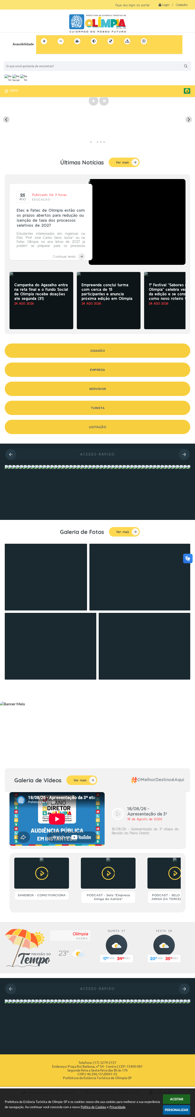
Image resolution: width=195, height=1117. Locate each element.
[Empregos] (7, 467)
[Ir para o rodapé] (51, 51)
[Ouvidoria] (10, 1001)
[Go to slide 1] (91, 142)
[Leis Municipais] (18, 1001)
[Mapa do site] (127, 41)
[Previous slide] (6, 119)
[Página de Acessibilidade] (144, 41)
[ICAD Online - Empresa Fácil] (29, 467)
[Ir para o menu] (168, 41)
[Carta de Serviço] (7, 1001)
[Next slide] (188, 119)
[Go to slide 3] (97, 142)
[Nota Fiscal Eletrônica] (14, 1001)
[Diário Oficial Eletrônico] (22, 1001)
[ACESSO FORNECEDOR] (22, 467)
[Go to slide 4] (101, 142)
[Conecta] (18, 467)
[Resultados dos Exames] (14, 467)
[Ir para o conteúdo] (157, 41)
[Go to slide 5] (104, 142)
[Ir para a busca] (41, 51)
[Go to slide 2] (94, 142)
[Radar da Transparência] (37, 467)
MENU (14, 90)
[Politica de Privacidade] (33, 467)
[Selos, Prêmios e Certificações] (26, 467)
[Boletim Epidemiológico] (10, 467)
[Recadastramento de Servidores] (41, 467)
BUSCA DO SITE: (18, 59)
